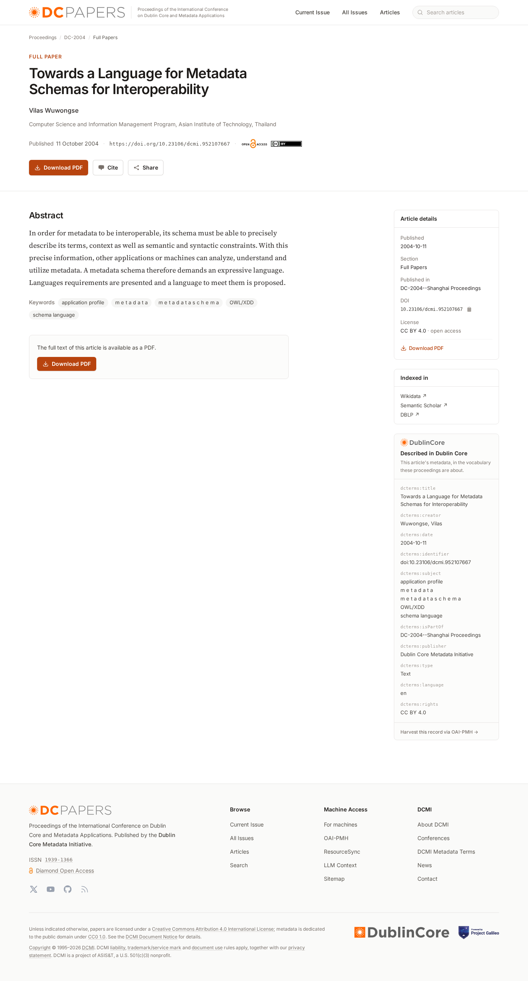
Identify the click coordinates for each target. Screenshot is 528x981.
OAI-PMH (336, 838)
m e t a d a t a (131, 302)
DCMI (88, 947)
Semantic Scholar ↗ (424, 405)
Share (150, 167)
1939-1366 (59, 860)
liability (117, 947)
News (424, 865)
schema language (54, 315)
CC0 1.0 (97, 937)
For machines (340, 824)
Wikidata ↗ (413, 396)
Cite (112, 167)
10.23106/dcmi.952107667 (431, 309)
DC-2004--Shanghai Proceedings (440, 288)
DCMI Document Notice (151, 937)
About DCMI (433, 824)
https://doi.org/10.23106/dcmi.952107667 (169, 144)
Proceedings (42, 37)
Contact (427, 878)
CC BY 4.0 (413, 331)
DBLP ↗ (409, 415)
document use (207, 947)
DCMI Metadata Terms (446, 851)
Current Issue (312, 12)
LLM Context (340, 865)
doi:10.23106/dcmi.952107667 (435, 562)
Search (239, 865)
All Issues (355, 12)
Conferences (433, 838)
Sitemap (334, 878)
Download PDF (63, 167)
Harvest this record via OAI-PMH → (439, 732)
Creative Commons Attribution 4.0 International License (213, 929)
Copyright (40, 947)
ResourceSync (342, 851)
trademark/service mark (154, 947)
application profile (83, 302)
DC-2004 (74, 37)
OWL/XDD (242, 302)
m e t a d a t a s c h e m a (188, 302)
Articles (390, 12)
